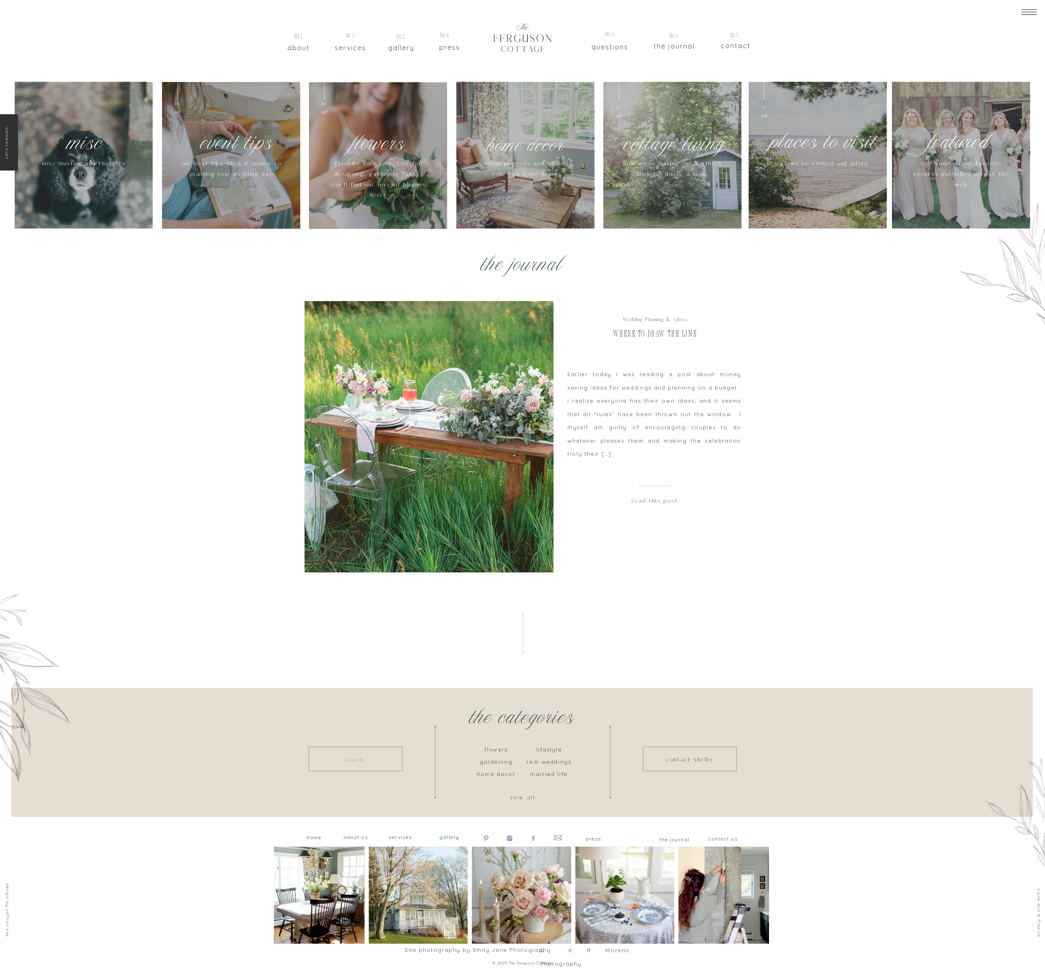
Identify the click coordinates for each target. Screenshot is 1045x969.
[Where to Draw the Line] (429, 436)
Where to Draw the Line (655, 334)
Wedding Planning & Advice (656, 319)
